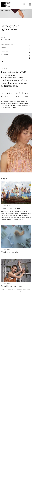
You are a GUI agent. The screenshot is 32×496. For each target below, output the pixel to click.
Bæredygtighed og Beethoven (18, 10)
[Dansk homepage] (6, 4)
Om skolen (7, 10)
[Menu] (30, 4)
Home (2, 10)
